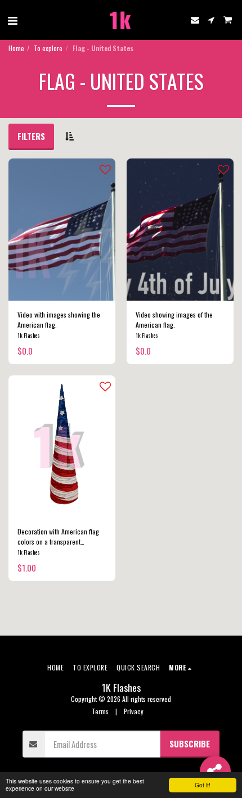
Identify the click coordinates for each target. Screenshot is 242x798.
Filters (31, 136)
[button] (12, 19)
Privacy (134, 711)
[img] (61, 229)
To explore (48, 48)
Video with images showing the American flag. (58, 319)
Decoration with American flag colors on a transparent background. (58, 536)
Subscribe (189, 743)
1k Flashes (28, 335)
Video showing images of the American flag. (174, 319)
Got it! (202, 785)
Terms (100, 711)
